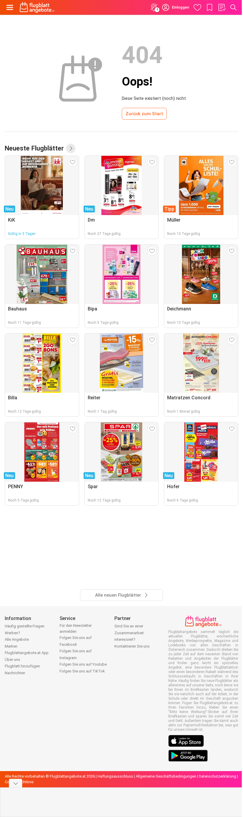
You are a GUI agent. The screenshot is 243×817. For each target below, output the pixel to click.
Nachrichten (15, 673)
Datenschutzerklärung (217, 776)
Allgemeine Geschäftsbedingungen (166, 776)
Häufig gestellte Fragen (24, 626)
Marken (11, 646)
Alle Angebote (17, 639)
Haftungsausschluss (115, 776)
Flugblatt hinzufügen (22, 666)
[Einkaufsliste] (221, 7)
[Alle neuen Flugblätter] (71, 148)
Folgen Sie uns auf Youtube (83, 664)
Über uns (12, 659)
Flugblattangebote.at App (27, 653)
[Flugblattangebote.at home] (37, 7)
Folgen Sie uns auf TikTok (82, 671)
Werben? (12, 633)
